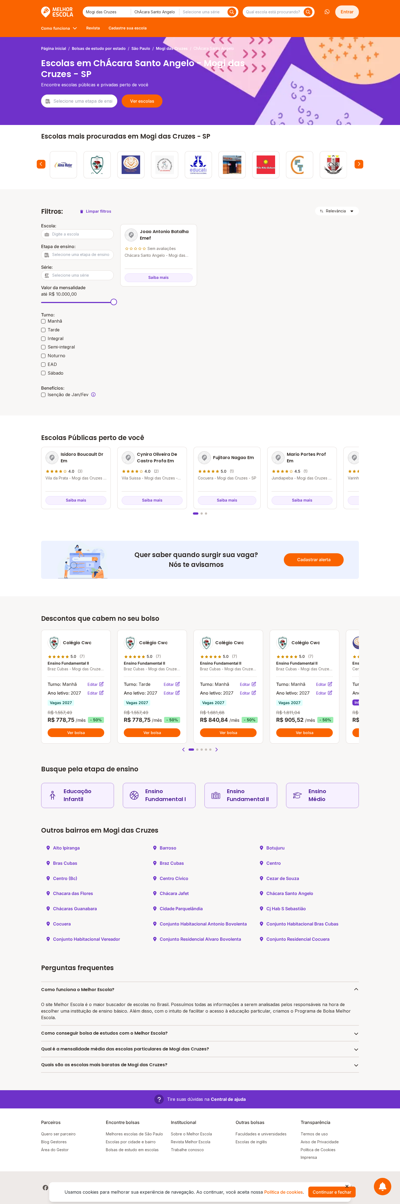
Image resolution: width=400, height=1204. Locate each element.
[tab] (195, 513)
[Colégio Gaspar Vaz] (232, 164)
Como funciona (55, 28)
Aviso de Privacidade (320, 1141)
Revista (93, 28)
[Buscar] (231, 12)
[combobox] (107, 12)
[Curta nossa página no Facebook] (45, 1187)
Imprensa (309, 1157)
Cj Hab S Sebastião (286, 908)
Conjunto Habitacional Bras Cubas (302, 924)
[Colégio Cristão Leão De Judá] (130, 164)
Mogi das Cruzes (172, 48)
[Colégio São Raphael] (333, 164)
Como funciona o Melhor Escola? (77, 989)
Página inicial (53, 48)
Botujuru (275, 848)
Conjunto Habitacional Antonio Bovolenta (203, 924)
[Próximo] (359, 164)
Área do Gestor (55, 1149)
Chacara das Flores (73, 893)
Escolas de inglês (251, 1141)
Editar (93, 684)
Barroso (168, 848)
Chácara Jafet (174, 893)
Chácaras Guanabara (75, 908)
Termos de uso (314, 1134)
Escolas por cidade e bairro (131, 1141)
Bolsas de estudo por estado (99, 48)
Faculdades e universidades (261, 1134)
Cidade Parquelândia (181, 908)
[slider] (113, 302)
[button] (183, 749)
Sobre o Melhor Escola (191, 1134)
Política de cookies (283, 1192)
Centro (273, 863)
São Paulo (140, 48)
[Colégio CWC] (97, 164)
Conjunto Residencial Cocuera (298, 939)
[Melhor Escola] (57, 12)
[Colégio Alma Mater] (63, 164)
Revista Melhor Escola (190, 1141)
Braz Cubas (172, 863)
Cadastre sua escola (128, 28)
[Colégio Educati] (198, 164)
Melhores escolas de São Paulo (134, 1134)
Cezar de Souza (282, 878)
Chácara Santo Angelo (289, 893)
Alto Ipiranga (66, 848)
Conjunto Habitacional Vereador (86, 939)
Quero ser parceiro (58, 1134)
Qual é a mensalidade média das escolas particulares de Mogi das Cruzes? (125, 1049)
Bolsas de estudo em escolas (132, 1149)
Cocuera (62, 924)
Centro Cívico (174, 878)
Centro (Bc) (65, 878)
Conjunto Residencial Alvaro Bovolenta (200, 939)
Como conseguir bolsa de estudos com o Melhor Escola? (104, 1033)
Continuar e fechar (332, 1192)
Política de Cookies (318, 1149)
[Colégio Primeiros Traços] (299, 164)
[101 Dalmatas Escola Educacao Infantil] (164, 164)
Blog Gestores (54, 1141)
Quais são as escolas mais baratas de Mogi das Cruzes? (104, 1065)
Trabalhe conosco (187, 1149)
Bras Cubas (65, 863)
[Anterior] (41, 164)
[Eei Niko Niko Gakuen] (265, 164)
